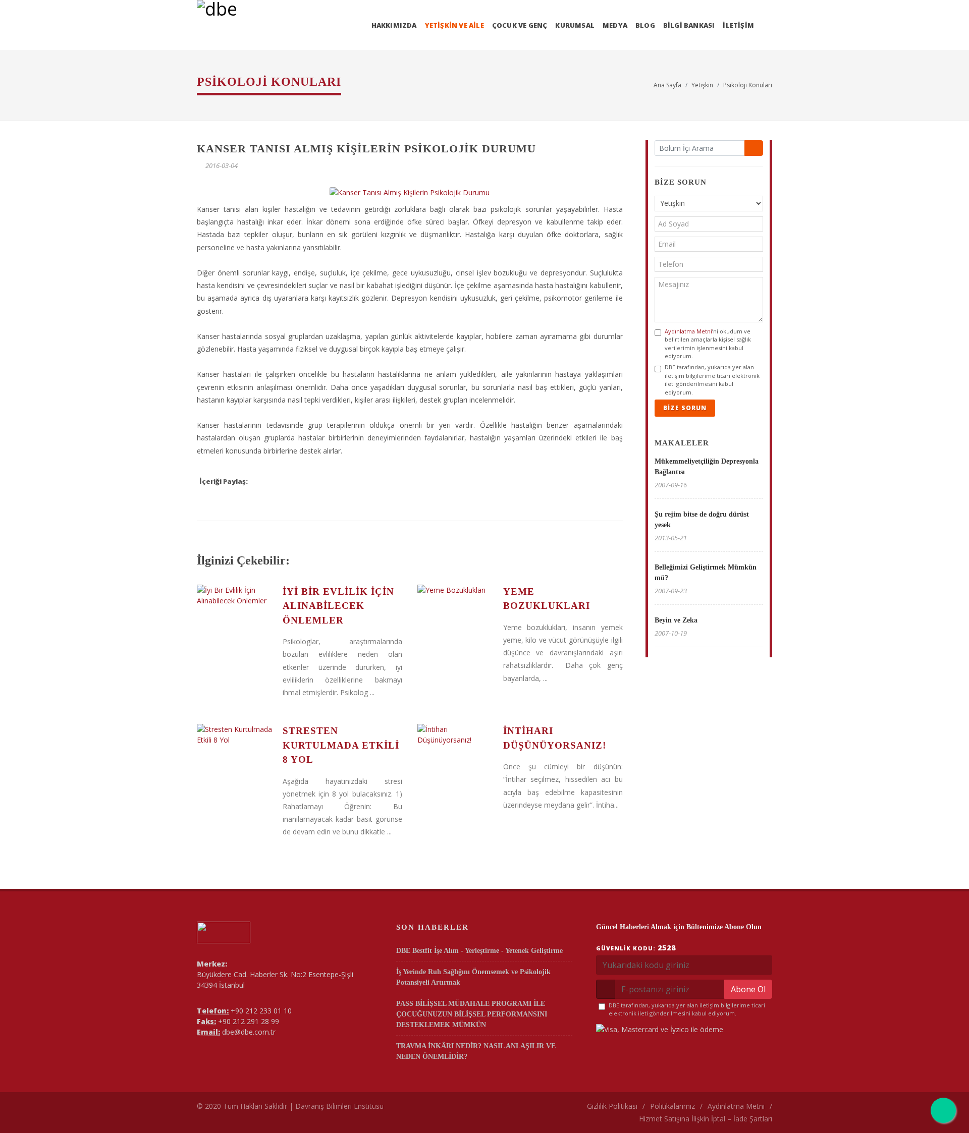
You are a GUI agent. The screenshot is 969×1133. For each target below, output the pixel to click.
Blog (645, 25)
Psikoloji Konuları (747, 85)
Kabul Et (761, 1089)
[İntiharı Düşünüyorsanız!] (455, 734)
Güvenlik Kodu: (636, 947)
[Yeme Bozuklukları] (455, 590)
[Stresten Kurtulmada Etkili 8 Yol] (235, 734)
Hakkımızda (394, 25)
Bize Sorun (685, 408)
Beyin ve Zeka (676, 620)
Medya (615, 25)
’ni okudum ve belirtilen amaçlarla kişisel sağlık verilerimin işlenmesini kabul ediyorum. (708, 343)
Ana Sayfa (667, 85)
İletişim (738, 25)
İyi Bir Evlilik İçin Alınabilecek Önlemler (338, 606)
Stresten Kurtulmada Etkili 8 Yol (341, 745)
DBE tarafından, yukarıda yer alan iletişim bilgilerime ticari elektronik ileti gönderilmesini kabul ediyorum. (712, 379)
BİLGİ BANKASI (689, 25)
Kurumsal (575, 25)
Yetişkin (702, 85)
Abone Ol (748, 989)
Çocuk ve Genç (520, 25)
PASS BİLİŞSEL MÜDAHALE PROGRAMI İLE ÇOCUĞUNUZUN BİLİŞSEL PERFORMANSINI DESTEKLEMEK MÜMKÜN (471, 1014)
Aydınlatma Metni (688, 331)
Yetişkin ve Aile (454, 25)
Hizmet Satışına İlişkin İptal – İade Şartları (705, 1118)
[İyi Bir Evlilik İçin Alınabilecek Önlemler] (235, 595)
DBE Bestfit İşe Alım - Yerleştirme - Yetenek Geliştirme (479, 950)
